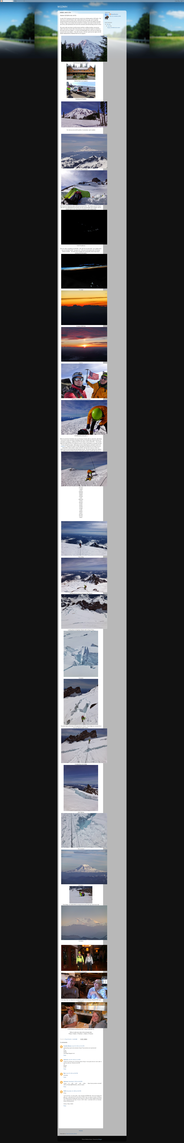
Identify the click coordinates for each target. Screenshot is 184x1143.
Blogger (100, 1139)
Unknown (66, 1059)
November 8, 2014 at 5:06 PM (75, 1081)
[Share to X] (83, 1039)
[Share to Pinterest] (86, 1039)
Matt (65, 1073)
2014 (108, 24)
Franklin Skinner (68, 1046)
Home (81, 1130)
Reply (65, 1055)
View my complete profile (115, 16)
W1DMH (62, 6)
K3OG (65, 1091)
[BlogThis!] (82, 1039)
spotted (62, 446)
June (109, 26)
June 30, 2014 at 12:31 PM (78, 1046)
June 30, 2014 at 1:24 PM (74, 1059)
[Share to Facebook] (85, 1039)
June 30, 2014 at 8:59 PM (72, 1073)
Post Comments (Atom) (71, 1133)
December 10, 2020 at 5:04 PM (74, 1091)
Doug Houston (114, 14)
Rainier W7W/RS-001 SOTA (113, 27)
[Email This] (81, 1039)
